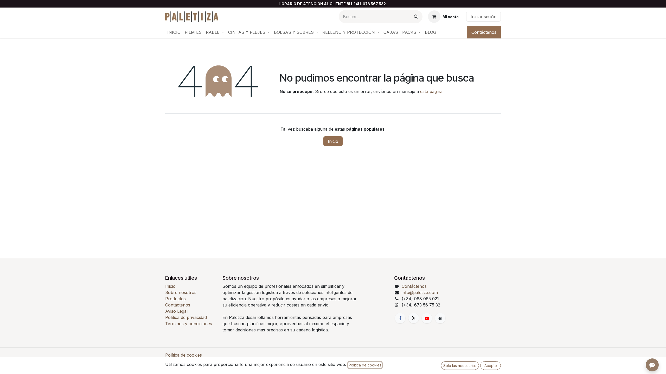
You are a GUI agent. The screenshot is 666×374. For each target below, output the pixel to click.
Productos (175, 298)
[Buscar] (415, 16)
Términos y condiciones (188, 323)
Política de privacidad (186, 317)
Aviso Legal (176, 311)
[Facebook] (400, 318)
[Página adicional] (440, 318)
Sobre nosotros (180, 292)
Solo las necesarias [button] (460, 365)
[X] (413, 318)
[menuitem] (174, 32)
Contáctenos (483, 32)
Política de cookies (183, 355)
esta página (431, 91)
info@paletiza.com (420, 292)
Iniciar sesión (483, 16)
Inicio (333, 141)
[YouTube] (427, 318)
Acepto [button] (490, 365)
